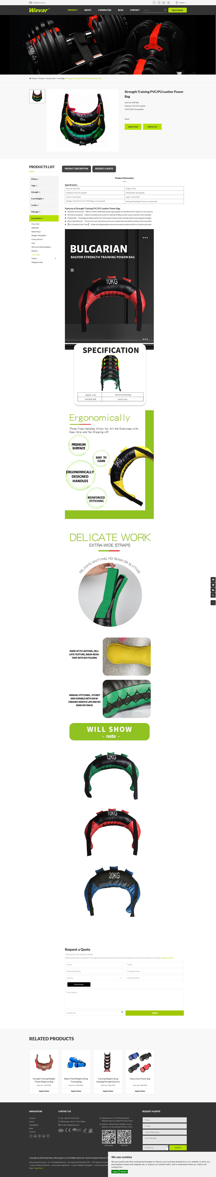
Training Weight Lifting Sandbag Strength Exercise (108, 1080)
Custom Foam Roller (102, 1165)
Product (73, 10)
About (87, 10)
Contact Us (64, 1111)
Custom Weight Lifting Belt (82, 1165)
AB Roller (35, 228)
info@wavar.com (39, 2)
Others (34, 258)
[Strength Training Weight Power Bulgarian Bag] (44, 1061)
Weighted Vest (37, 262)
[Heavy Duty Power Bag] (140, 1061)
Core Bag (60, 78)
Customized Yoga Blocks (60, 1165)
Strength (35, 192)
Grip (33, 243)
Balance (35, 251)
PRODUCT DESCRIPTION (76, 168)
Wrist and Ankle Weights (41, 247)
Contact (135, 10)
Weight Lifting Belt (39, 235)
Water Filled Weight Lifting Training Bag (76, 1080)
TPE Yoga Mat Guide (100, 1162)
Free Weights (37, 199)
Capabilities (104, 10)
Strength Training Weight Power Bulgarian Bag (44, 1080)
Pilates (34, 179)
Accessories (50, 78)
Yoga (33, 185)
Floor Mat (35, 224)
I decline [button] (123, 1172)
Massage (35, 212)
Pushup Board (37, 239)
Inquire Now (44, 1091)
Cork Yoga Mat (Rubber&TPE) (79, 1162)
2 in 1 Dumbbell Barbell (57, 1162)
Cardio (34, 205)
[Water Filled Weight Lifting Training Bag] (76, 1061)
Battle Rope (36, 231)
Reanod (103, 1158)
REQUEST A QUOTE (104, 168)
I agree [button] (115, 1172)
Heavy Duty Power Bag (140, 1078)
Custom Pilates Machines (40, 1165)
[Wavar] (39, 10)
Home (34, 78)
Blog (120, 10)
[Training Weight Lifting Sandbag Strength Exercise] (108, 1061)
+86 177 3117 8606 (77, 1121)
